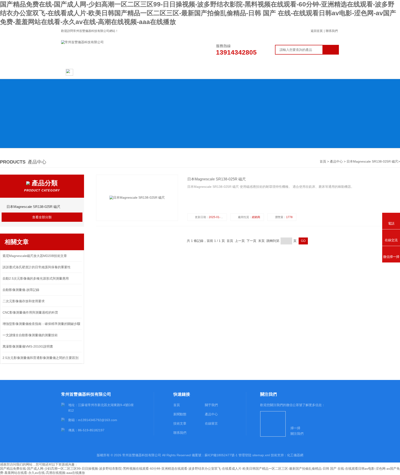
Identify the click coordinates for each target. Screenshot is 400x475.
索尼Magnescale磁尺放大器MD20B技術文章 (35, 256)
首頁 (323, 161)
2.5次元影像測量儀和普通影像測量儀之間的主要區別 (40, 358)
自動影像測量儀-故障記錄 (21, 290)
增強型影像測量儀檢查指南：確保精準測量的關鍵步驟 (41, 324)
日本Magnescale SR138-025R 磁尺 (372, 161)
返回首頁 (317, 31)
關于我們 (120, 72)
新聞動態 (160, 72)
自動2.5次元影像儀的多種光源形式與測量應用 (36, 278)
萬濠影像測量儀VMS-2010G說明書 (28, 346)
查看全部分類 (42, 217)
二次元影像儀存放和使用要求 (24, 301)
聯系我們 (332, 31)
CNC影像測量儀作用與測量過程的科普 (30, 312)
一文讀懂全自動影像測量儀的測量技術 (30, 335)
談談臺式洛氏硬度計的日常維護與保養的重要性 (37, 267)
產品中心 (200, 72)
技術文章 (239, 72)
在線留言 (279, 72)
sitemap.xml (261, 455)
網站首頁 (83, 72)
